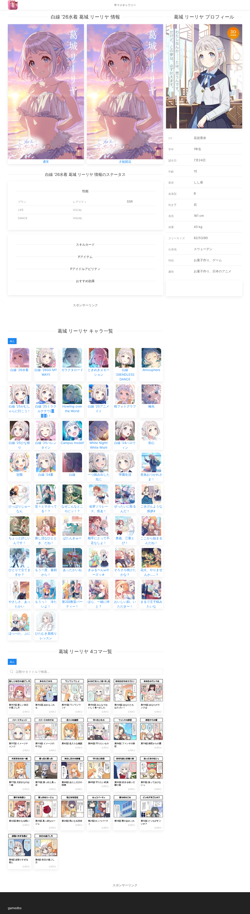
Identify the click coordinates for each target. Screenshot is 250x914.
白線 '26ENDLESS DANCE (124, 374)
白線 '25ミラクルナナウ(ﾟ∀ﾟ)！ (45, 411)
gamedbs (14, 908)
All (12, 341)
